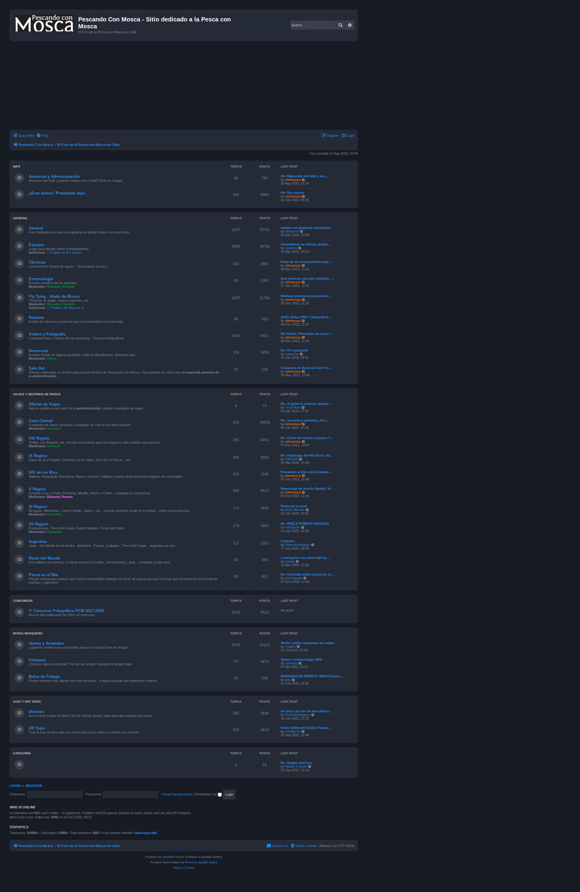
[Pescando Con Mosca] (44, 21)
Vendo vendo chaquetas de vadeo (307, 643)
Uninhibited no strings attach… (306, 244)
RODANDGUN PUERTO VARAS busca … (313, 676)
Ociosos (36, 711)
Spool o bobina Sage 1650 (301, 659)
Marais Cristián (296, 766)
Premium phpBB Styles (201, 862)
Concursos (23, 600)
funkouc (53, 446)
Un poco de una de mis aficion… (307, 711)
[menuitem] (42, 135)
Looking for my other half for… (305, 558)
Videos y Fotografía (47, 334)
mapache (292, 354)
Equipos (36, 244)
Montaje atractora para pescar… (306, 296)
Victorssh (292, 231)
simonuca (293, 179)
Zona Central (41, 421)
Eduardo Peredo (60, 497)
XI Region (38, 506)
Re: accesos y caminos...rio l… (305, 420)
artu (288, 680)
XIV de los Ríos (43, 472)
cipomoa (291, 663)
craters (290, 646)
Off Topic (37, 728)
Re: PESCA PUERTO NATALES (305, 523)
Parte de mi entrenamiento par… (306, 262)
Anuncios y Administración (54, 176)
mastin (290, 561)
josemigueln (293, 578)
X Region (37, 489)
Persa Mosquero (28, 633)
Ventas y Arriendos (46, 643)
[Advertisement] (191, 86)
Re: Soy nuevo (292, 192)
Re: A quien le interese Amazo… (306, 404)
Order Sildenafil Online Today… (306, 728)
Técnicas (37, 262)
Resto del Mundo (44, 558)
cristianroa (293, 731)
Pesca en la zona (294, 506)
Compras (37, 660)
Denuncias (38, 350)
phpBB (167, 856)
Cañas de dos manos (66, 252)
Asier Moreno (295, 510)
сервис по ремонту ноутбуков (306, 227)
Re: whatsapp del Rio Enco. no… (307, 455)
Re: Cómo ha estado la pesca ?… (307, 438)
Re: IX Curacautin (294, 350)
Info (16, 166)
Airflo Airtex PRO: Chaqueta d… (306, 317)
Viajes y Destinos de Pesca (36, 394)
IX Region (38, 456)
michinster (292, 527)
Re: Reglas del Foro (296, 763)
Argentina (38, 541)
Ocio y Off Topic (27, 701)
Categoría (22, 753)
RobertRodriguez (297, 545)
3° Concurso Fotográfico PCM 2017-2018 (66, 610)
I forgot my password (176, 794)
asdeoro (291, 248)
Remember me (206, 794)
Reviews (36, 317)
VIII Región (39, 438)
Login (15, 786)
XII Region (38, 524)
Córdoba (288, 541)
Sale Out (37, 368)
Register (33, 786)
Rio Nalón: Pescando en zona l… (307, 333)
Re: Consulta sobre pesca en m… (307, 574)
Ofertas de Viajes (44, 404)
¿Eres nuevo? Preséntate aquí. (57, 193)
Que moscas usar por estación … (307, 278)
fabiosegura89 (145, 833)
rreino (51, 358)
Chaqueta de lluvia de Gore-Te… (306, 368)
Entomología (41, 279)
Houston (54, 428)
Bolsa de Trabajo (44, 676)
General (20, 218)
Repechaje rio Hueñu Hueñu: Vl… (307, 488)
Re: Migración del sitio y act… (304, 176)
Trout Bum (293, 407)
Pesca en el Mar (43, 575)
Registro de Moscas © (67, 308)
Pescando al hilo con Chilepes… (306, 472)
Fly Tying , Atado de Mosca (54, 296)
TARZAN (291, 459)
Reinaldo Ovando (61, 286)
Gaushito (54, 514)
